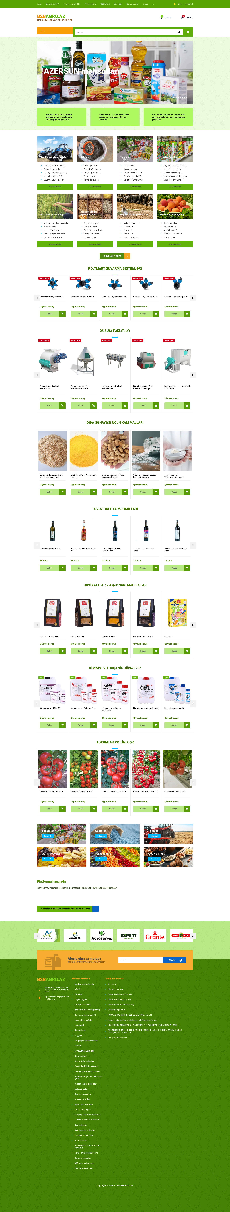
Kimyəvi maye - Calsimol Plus (83, 708)
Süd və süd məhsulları (84, 1104)
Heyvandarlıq (80, 1030)
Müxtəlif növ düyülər (92, 234)
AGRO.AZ (51, 16)
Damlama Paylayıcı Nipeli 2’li (176, 297)
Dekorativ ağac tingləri (173, 169)
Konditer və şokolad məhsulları (87, 1071)
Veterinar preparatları (84, 1135)
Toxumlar (79, 994)
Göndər (172, 960)
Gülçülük (78, 1046)
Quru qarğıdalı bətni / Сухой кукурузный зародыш (51, 476)
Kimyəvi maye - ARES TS (50, 708)
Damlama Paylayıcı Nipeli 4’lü (114, 297)
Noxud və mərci (90, 227)
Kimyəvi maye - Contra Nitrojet (146, 708)
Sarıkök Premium (109, 636)
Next (193, 298)
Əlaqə (145, 4)
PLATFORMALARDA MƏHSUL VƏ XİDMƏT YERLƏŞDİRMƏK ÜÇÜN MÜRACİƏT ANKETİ (143, 1025)
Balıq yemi (128, 230)
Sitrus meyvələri (170, 223)
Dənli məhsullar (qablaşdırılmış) (87, 1010)
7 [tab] (184, 97)
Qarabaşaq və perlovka (93, 230)
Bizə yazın (118, 4)
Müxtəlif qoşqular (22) (53, 176)
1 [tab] (171, 97)
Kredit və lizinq (90, 4)
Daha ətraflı (48, 836)
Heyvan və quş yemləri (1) (85, 1015)
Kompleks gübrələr (91, 180)
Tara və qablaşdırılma (83, 1168)
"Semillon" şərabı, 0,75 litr (50, 549)
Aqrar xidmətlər (81, 1140)
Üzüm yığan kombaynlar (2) (55, 173)
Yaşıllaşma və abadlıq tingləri (175, 176)
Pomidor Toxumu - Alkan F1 (51, 792)
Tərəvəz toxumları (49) (133, 173)
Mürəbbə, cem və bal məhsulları (88, 1115)
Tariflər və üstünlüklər (72, 4)
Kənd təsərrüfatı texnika (84, 984)
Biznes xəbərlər (133, 4)
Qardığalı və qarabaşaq (53, 237)
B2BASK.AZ (105, 4)
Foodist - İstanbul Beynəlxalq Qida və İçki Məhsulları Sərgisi (132, 1020)
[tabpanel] (115, 72)
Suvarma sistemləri (83, 1158)
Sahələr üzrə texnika (52, 169)
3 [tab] (176, 97)
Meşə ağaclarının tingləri (174, 180)
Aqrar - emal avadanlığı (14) (86, 1153)
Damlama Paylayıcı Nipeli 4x (82, 297)
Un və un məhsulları (83, 1094)
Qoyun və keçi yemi (132, 237)
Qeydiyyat (189, 4)
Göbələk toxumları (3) (133, 176)
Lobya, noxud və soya (53, 230)
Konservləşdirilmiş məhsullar (86, 1066)
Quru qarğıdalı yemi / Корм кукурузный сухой (113, 476)
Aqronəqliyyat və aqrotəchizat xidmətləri (87, 1146)
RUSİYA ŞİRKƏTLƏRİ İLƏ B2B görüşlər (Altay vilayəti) (130, 1015)
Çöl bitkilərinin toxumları (133, 180)
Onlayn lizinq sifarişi (116, 1010)
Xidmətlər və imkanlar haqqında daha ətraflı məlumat (65, 909)
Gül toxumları (129, 166)
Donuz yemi (129, 234)
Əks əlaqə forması (115, 989)
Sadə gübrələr (89, 176)
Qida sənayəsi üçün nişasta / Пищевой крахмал (145, 476)
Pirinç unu (168, 636)
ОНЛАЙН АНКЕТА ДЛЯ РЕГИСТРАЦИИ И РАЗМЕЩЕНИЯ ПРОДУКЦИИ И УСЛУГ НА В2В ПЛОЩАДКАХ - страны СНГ (145, 1031)
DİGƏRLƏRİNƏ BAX (55, 187)
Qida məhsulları (81, 1125)
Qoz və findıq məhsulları (84, 1061)
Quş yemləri (128, 227)
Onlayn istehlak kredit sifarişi (120, 994)
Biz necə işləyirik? (52, 4)
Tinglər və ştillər (81, 999)
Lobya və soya (90, 237)
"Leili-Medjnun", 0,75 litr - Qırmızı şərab (112, 550)
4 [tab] (178, 97)
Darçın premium (77, 636)
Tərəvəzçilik (79, 1025)
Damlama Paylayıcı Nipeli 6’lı (51, 297)
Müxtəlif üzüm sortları (173, 234)
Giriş (180, 4)
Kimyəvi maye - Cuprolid (174, 708)
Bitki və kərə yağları (82, 1110)
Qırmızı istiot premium (49, 636)
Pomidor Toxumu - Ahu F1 (175, 792)
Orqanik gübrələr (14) (92, 169)
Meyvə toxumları (130, 169)
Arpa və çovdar (50, 227)
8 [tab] (186, 97)
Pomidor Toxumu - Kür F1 (81, 792)
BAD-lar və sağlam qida (84, 1163)
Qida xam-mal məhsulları (85, 1130)
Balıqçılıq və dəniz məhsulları (86, 1041)
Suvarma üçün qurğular (54, 180)
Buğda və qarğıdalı (91, 223)
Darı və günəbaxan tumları (54, 234)
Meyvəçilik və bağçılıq (83, 1020)
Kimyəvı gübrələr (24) (92, 173)
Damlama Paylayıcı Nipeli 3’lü (145, 297)
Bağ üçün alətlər (81, 1089)
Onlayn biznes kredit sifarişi (119, 999)
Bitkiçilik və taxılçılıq (83, 1005)
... (153, 4)
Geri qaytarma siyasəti (117, 1038)
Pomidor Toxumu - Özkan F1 (114, 792)
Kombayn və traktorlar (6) (54, 166)
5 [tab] (180, 97)
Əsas (39, 4)
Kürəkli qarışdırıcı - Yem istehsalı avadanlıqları (143, 387)
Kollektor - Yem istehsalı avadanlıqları (112, 387)
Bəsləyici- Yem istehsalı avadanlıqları (49, 387)
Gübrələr (78, 989)
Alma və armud (170, 227)
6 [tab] (182, 97)
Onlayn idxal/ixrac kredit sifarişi (121, 1005)
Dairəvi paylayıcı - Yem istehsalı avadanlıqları (80, 387)
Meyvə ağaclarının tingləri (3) (175, 166)
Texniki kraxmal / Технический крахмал (174, 476)
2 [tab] (173, 97)
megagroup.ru (115, 1189)
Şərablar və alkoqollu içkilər (86, 1084)
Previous (37, 298)
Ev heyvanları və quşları (84, 1051)
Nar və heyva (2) (170, 230)
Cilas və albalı (169, 237)
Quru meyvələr (81, 1056)
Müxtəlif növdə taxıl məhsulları (56, 223)
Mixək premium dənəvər (143, 636)
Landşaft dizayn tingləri (173, 173)
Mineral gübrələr (90, 166)
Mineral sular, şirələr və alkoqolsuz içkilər (89, 1077)
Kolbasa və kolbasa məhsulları (87, 1120)
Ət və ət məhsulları (82, 1099)
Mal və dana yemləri (132, 223)
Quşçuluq (78, 1035)
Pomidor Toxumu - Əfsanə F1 (145, 792)
